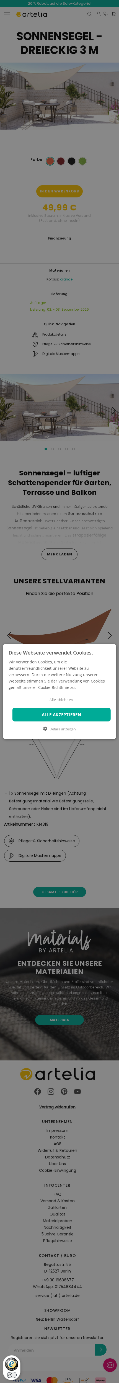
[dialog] (59, 691)
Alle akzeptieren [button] (61, 715)
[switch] (12, 1375)
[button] (59, 729)
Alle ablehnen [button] (61, 699)
